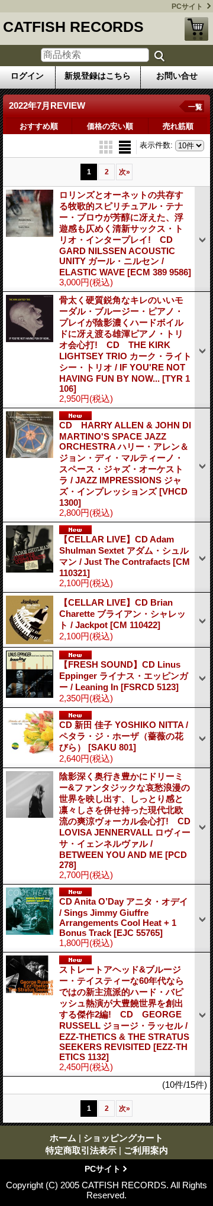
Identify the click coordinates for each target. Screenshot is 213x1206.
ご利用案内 (146, 1150)
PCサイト (187, 6)
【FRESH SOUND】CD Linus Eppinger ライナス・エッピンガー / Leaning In (123, 675)
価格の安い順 (110, 126)
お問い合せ (177, 75)
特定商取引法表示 (81, 1150)
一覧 (195, 107)
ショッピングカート (196, 29)
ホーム (63, 1138)
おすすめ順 (39, 126)
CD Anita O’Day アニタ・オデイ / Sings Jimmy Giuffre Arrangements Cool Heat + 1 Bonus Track (123, 917)
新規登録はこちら (97, 75)
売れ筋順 (178, 126)
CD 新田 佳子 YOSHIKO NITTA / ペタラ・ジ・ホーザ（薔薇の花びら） (123, 736)
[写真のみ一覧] (107, 146)
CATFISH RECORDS (73, 26)
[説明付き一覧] (125, 146)
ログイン (27, 75)
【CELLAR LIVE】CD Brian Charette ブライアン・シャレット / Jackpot (122, 613)
